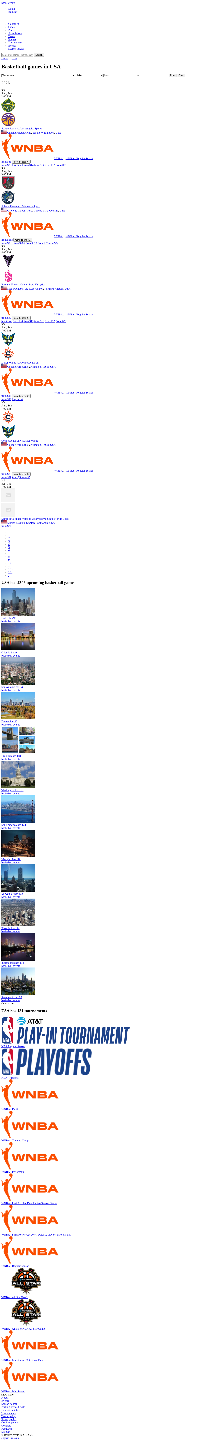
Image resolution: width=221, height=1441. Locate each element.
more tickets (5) (23, 240)
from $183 (7, 239)
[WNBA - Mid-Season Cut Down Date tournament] (30, 1357)
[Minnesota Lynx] (8, 203)
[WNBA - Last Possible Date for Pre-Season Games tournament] (30, 1200)
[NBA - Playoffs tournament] (46, 1074)
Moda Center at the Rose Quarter (25, 288)
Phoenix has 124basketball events (10, 930)
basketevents (8, 2)
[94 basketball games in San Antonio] (18, 683)
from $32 (43, 243)
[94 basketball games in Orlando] (18, 649)
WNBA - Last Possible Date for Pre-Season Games (29, 1203)
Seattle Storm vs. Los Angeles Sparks (21, 128)
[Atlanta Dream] (8, 188)
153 (10, 569)
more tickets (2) (21, 396)
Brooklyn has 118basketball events (11, 757)
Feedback (6, 1428)
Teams (11, 36)
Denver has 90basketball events (10, 723)
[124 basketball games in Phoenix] (18, 925)
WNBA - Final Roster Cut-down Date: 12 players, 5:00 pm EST (36, 1234)
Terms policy (8, 1416)
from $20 (6, 526)
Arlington (35, 366)
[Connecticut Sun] (8, 359)
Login (11, 8)
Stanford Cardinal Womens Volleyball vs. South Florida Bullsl (35, 518)
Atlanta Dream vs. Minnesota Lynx (20, 206)
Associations (15, 33)
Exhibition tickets (10, 1410)
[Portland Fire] (8, 281)
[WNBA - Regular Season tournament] (30, 1262)
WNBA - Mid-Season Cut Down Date (22, 1360)
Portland (49, 288)
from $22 (50, 321)
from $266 (19, 243)
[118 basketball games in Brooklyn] (18, 752)
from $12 (50, 165)
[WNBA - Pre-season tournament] (30, 1168)
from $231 (7, 243)
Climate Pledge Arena (19, 132)
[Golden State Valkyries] (8, 266)
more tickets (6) (21, 161)
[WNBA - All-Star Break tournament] (26, 1294)
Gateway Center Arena (19, 210)
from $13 (28, 321)
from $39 (6, 473)
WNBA (58, 158)
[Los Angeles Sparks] (8, 125)
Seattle (36, 132)
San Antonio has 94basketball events (12, 689)
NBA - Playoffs (9, 1077)
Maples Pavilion (16, 522)
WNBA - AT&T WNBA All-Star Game (23, 1328)
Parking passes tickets (13, 1406)
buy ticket (17, 165)
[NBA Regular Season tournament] (65, 1043)
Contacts (6, 1425)
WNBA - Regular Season (79, 158)
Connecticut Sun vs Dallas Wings (19, 440)
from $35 (6, 161)
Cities (11, 27)
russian (15, 1438)
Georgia (53, 210)
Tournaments (15, 42)
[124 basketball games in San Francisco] (18, 821)
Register (12, 11)
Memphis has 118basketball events (11, 861)
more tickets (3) (21, 474)
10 (9, 562)
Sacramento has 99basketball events (11, 999)
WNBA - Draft (9, 1109)
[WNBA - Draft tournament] (30, 1106)
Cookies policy (9, 1422)
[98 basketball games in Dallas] (18, 614)
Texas (45, 366)
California (42, 522)
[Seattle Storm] (8, 110)
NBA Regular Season (13, 1046)
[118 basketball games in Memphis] (18, 856)
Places (11, 30)
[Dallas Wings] (8, 345)
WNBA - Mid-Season (13, 1391)
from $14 (28, 165)
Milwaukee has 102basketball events (12, 895)
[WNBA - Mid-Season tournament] (30, 1388)
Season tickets (16, 48)
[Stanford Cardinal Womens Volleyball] (8, 501)
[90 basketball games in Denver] (18, 718)
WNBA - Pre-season (12, 1171)
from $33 (6, 165)
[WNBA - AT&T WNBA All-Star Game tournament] (26, 1325)
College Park (41, 210)
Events (12, 45)
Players (12, 39)
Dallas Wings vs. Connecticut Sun (20, 362)
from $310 (31, 243)
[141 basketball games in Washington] (18, 787)
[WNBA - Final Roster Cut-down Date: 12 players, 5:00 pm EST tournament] (30, 1231)
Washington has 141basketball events (12, 792)
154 (10, 572)
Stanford (31, 522)
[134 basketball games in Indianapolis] (18, 959)
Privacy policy (9, 1419)
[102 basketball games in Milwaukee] (18, 890)
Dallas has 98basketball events (10, 620)
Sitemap (5, 1431)
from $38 (18, 321)
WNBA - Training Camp (14, 1140)
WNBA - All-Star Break (14, 1297)
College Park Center (18, 366)
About (4, 1397)
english (5, 1438)
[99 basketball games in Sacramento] (18, 994)
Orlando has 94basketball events (10, 654)
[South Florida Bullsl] (8, 515)
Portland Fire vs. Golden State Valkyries (23, 284)
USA (58, 132)
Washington (47, 132)
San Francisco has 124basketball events (13, 826)
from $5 (16, 477)
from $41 (6, 395)
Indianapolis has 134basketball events (12, 964)
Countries (13, 23)
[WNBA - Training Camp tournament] (30, 1137)
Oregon (59, 288)
